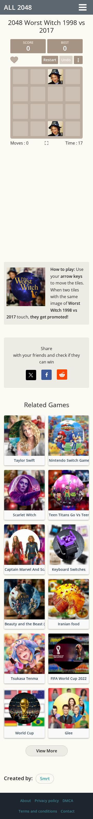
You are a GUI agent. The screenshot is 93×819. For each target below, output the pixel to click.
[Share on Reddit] (62, 374)
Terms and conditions (38, 811)
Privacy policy (47, 800)
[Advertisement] (46, 202)
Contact (68, 811)
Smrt (45, 778)
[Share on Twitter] (31, 375)
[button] (78, 60)
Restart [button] (49, 59)
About (25, 800)
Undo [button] (66, 59)
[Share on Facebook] (46, 375)
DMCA (68, 800)
